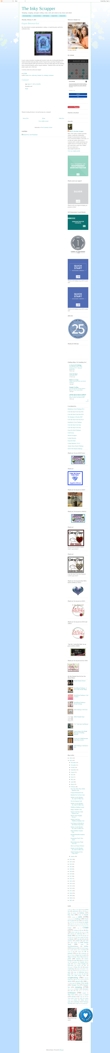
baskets (74, 913)
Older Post (61, 118)
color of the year (73, 922)
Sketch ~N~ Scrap (73, 380)
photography (70, 967)
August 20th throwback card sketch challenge (77, 381)
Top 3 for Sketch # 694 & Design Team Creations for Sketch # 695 (77, 396)
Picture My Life (78, 967)
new (68, 962)
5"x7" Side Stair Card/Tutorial (81, 724)
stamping (46, 75)
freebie (86, 937)
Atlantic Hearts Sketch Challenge (77, 394)
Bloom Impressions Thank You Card (77, 842)
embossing (34, 75)
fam (86, 933)
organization (74, 962)
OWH (75, 964)
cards (80, 916)
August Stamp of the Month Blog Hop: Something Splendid (80, 732)
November (73, 765)
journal (69, 951)
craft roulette (76, 924)
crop (78, 928)
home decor (74, 948)
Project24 (75, 970)
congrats (86, 922)
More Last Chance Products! (77, 846)
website (75, 1000)
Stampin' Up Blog (73, 387)
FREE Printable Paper (79, 717)
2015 (71, 881)
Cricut (69, 928)
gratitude (78, 940)
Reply (26, 88)
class (77, 920)
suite (71, 990)
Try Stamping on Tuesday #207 (75, 417)
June (72, 777)
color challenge (85, 920)
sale (85, 974)
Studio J (77, 989)
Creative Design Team (82, 925)
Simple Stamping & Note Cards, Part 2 (77, 852)
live (77, 953)
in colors (78, 949)
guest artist (85, 940)
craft (71, 924)
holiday (86, 946)
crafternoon (72, 925)
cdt (72, 919)
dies (30, 75)
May (72, 779)
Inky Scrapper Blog (27, 15)
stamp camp (71, 983)
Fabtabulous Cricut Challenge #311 (76, 409)
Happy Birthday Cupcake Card (77, 831)
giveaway (70, 940)
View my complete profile (74, 151)
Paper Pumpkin (82, 964)
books (80, 914)
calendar (73, 917)
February (73, 786)
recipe (75, 972)
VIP (86, 996)
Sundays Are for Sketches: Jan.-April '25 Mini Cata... (77, 797)
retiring (75, 974)
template (84, 993)
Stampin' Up (40, 75)
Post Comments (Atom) (46, 127)
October (73, 767)
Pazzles (79, 965)
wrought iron (78, 1003)
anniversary (75, 911)
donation (83, 932)
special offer (79, 981)
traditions (80, 994)
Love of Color (71, 955)
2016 (71, 878)
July (72, 774)
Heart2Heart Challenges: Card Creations (81, 695)
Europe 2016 (54, 15)
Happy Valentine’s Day (76, 809)
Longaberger (84, 953)
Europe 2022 (62, 15)
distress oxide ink (75, 932)
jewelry (84, 949)
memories (78, 958)
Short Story (78, 979)
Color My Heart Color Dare (74, 425)
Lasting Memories (72, 438)
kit (73, 951)
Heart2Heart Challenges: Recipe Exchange (80, 703)
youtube (84, 1003)
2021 (71, 866)
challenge (78, 919)
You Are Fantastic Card (76, 801)
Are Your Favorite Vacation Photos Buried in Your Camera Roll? (77, 389)
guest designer (74, 942)
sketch (69, 981)
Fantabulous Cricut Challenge (75, 422)
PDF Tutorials (46, 15)
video (81, 996)
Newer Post (25, 118)
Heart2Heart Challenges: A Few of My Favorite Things (80, 688)
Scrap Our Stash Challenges (74, 430)
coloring (80, 922)
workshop (76, 1002)
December (73, 762)
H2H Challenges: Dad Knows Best (81, 746)
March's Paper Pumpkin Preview (76, 816)
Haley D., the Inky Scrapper (76, 131)
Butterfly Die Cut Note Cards (78, 795)
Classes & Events (37, 15)
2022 (71, 864)
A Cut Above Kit (79, 909)
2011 (71, 890)
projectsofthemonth (83, 970)
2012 (71, 888)
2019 (71, 871)
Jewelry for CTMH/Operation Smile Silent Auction (81, 739)
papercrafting (70, 965)
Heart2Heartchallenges (73, 946)
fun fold (79, 939)
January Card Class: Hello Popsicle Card (77, 812)
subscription (85, 989)
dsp (87, 932)
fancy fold (78, 935)
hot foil (81, 948)
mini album (77, 960)
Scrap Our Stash (71, 440)
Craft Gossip (71, 433)
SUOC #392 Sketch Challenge (75, 448)
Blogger (62, 1050)
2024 (71, 859)
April (72, 782)
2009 (71, 895)
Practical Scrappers (72, 435)
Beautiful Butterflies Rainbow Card (78, 835)
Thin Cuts (71, 995)
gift (85, 939)
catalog (69, 919)
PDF (85, 965)
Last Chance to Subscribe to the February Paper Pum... (77, 823)
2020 (71, 869)
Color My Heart (73, 374)
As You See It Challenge (75, 365)
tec (81, 990)
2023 (71, 861)
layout (79, 951)
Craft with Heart (84, 924)
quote (69, 972)
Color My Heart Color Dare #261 (76, 411)
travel (86, 995)
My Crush (84, 960)
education (72, 933)
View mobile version (43, 121)
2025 (71, 760)
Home (43, 118)
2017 (71, 876)
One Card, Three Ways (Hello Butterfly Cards (78, 789)
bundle (27, 75)
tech (86, 990)
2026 (71, 758)
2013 (71, 886)
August (73, 772)
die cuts (81, 930)
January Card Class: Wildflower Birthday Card (77, 820)
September (73, 770)
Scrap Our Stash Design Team (76, 975)
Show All (87, 400)
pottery (78, 969)
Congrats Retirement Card (77, 792)
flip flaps (85, 935)
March (72, 784)
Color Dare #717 (73, 375)
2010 (71, 893)
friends (71, 939)
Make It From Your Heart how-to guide (78, 958)
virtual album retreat (72, 998)
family (69, 935)
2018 (71, 874)
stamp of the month (82, 983)
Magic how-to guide (81, 955)
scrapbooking (73, 977)
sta (87, 981)
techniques (51, 75)
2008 (71, 898)
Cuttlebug (75, 930)
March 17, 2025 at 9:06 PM (33, 84)
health (82, 944)
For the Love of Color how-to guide (75, 937)
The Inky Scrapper (38, 8)
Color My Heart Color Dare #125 (76, 419)
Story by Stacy (70, 989)
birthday (81, 913)
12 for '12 (70, 909)
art (81, 911)
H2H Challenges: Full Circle (80, 709)
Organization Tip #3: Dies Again (77, 838)
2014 (71, 883)
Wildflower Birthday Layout (77, 807)
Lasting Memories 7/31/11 (74, 443)
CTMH (85, 927)
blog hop (71, 915)
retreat (80, 974)
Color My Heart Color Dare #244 (76, 414)
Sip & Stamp (84, 979)
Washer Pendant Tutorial (79, 680)
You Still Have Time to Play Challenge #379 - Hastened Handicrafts (75, 368)
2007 (71, 900)
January (73, 856)
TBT (77, 990)
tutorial (74, 996)
